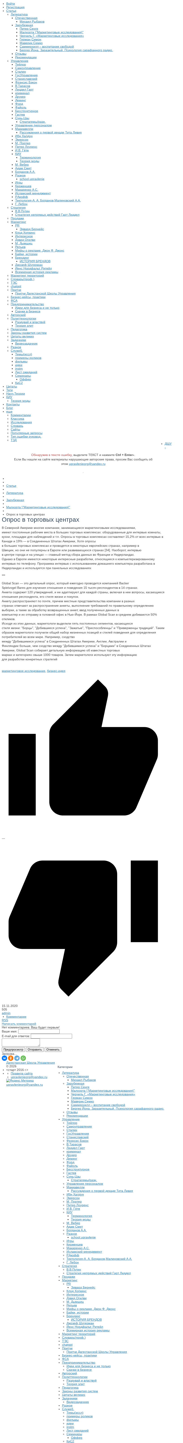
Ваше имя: (9, 1031)
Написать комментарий (19, 1024)
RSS (5, 1020)
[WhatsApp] (23, 1058)
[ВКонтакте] (4, 1058)
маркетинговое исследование (23, 671)
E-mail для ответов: (16, 1036)
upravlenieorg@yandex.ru (87, 464)
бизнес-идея (56, 671)
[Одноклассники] (10, 1058)
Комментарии (16, 1016)
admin (6, 1013)
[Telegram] (17, 1058)
